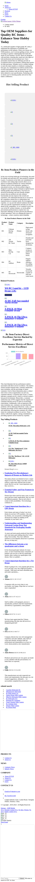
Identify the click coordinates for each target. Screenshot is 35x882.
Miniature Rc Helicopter (13, 691)
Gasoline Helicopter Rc (13, 690)
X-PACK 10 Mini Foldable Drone (13, 310)
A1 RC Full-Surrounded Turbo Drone (17, 302)
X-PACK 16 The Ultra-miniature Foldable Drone (16, 319)
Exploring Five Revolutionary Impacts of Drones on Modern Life (18, 474)
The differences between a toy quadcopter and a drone (16, 545)
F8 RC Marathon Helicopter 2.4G (19, 425)
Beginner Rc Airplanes (13, 700)
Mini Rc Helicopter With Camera (16, 697)
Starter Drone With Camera (14, 695)
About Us (8, 7)
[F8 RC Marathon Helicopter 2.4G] (13, 423)
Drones (26, 810)
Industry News (9, 769)
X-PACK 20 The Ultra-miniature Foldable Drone (16, 327)
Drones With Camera (12, 705)
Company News (10, 767)
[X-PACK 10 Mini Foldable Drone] (6, 306)
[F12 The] (10, 446)
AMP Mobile (11, 808)
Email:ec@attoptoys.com (12, 791)
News (6, 13)
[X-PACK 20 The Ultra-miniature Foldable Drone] (6, 322)
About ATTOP (13, 9)
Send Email (4, 822)
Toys (2, 810)
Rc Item (21, 810)
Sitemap (3, 808)
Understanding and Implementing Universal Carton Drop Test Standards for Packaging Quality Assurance (18, 526)
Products (7, 11)
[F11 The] (10, 453)
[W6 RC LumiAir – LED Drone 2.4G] (7, 284)
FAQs (6, 14)
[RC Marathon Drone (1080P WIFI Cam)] (11, 461)
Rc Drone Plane (11, 707)
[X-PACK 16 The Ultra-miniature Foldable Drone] (6, 314)
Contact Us (8, 16)
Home (6, 6)
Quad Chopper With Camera (15, 702)
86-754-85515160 (10, 796)
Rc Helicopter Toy (12, 698)
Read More (8, 295)
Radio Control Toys (11, 811)
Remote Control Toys (11, 810)
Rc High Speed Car (12, 693)
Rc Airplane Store (11, 704)
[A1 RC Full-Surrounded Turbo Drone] (6, 298)
